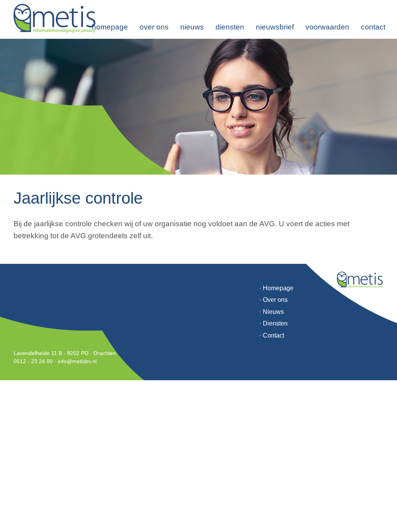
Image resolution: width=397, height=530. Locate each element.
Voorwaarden (327, 27)
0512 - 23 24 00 (33, 361)
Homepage (110, 27)
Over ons (154, 27)
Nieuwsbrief (275, 27)
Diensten (230, 27)
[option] (198, 107)
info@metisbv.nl (77, 361)
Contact (373, 27)
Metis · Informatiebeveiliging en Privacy (55, 18)
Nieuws (192, 27)
